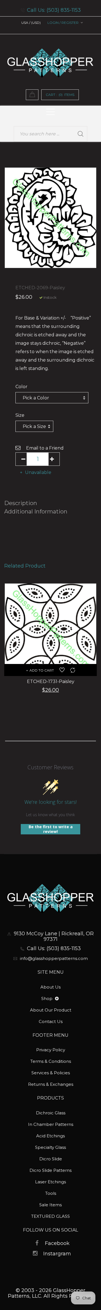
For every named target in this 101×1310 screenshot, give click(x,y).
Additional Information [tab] (35, 511)
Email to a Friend (45, 448)
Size (19, 415)
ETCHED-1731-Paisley (50, 681)
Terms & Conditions (50, 1061)
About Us (50, 987)
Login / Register (63, 22)
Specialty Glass (50, 1147)
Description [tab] (20, 503)
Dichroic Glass (50, 1112)
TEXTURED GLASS (50, 1216)
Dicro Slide (50, 1158)
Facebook (57, 1243)
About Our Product (50, 1010)
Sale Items (50, 1204)
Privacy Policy (50, 1049)
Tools (50, 1193)
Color (21, 386)
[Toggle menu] (57, 999)
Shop (47, 998)
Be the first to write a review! (51, 829)
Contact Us (51, 1021)
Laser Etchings (50, 1181)
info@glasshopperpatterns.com (54, 958)
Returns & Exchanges (50, 1084)
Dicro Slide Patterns (50, 1170)
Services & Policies (50, 1072)
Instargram (57, 1254)
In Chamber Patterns (50, 1124)
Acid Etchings (50, 1135)
